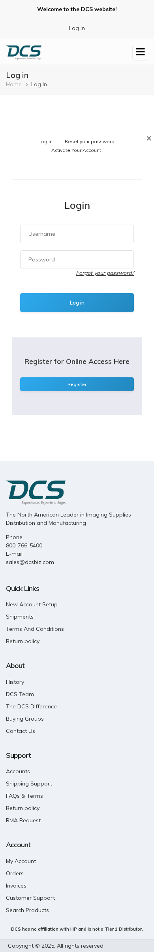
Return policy (22, 641)
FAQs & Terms (24, 795)
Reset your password (90, 141)
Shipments (20, 616)
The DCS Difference (31, 706)
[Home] (23, 51)
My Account (21, 861)
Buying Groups (25, 718)
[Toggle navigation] (140, 53)
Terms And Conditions (35, 628)
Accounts (18, 771)
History (15, 681)
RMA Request (23, 820)
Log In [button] (77, 28)
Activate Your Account (76, 150)
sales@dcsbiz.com (30, 562)
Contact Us (20, 730)
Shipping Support (29, 783)
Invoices (16, 885)
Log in (45, 141)
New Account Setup (32, 604)
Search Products (27, 910)
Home (14, 84)
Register (77, 384)
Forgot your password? (105, 272)
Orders (15, 873)
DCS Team (20, 694)
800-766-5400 (24, 545)
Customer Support (30, 897)
